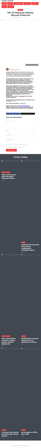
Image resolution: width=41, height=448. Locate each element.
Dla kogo (9, 3)
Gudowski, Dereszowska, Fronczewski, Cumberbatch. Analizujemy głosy (30, 247)
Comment (8, 120)
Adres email (8, 134)
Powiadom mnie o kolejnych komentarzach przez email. (17, 144)
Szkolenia (4, 6)
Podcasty (20, 9)
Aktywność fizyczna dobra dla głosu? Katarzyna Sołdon (9, 176)
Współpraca (11, 6)
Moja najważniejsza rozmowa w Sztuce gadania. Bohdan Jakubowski (9, 341)
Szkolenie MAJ (27, 3)
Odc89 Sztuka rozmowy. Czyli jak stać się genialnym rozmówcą (30, 340)
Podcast (4, 3)
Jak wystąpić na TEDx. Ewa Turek (29, 433)
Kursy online (34, 3)
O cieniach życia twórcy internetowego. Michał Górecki (10, 434)
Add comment (16, 17)
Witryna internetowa (9, 139)
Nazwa (7, 130)
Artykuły (3, 172)
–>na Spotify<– (22, 103)
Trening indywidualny (18, 3)
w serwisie (11, 101)
